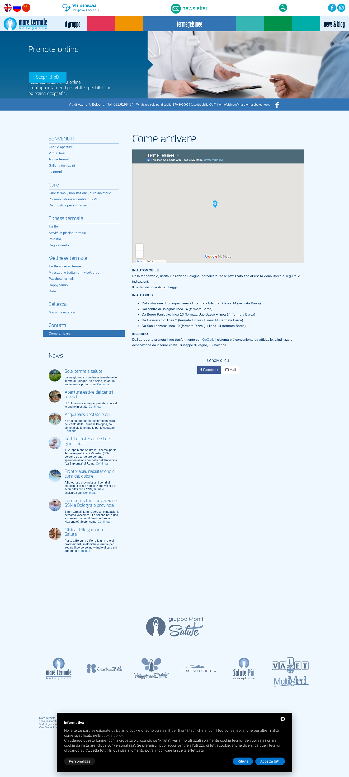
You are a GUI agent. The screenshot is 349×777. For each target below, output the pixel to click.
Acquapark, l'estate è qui (87, 415)
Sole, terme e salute (83, 371)
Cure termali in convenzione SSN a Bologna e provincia (91, 503)
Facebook (210, 370)
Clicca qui (92, 10)
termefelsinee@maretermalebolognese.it (244, 104)
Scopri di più (48, 77)
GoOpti (207, 339)
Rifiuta (243, 761)
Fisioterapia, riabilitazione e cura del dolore (89, 474)
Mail (232, 370)
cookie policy (112, 735)
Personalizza (79, 761)
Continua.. (103, 384)
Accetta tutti (270, 761)
